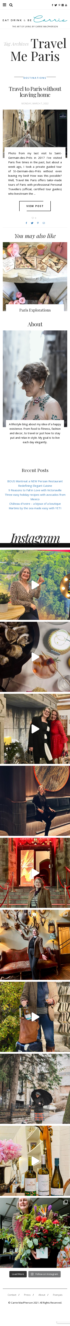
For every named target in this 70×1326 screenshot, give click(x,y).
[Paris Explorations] (35, 276)
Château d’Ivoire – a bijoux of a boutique (35, 503)
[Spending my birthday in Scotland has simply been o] (35, 945)
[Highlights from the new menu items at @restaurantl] (35, 657)
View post (35, 206)
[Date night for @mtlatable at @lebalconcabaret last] (35, 873)
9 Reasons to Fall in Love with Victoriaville (35, 490)
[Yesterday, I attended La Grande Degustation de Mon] (35, 585)
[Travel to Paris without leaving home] (35, 134)
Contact (12, 1294)
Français (58, 1294)
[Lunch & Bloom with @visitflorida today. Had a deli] (35, 1233)
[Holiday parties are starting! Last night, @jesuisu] (35, 801)
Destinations (35, 77)
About (41, 1294)
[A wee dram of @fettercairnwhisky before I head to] (35, 1017)
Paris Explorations (35, 309)
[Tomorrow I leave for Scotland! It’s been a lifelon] (35, 1089)
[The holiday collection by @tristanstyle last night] (35, 729)
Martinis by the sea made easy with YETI (35, 508)
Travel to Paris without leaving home (35, 91)
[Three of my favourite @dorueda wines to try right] (35, 1161)
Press (27, 1294)
